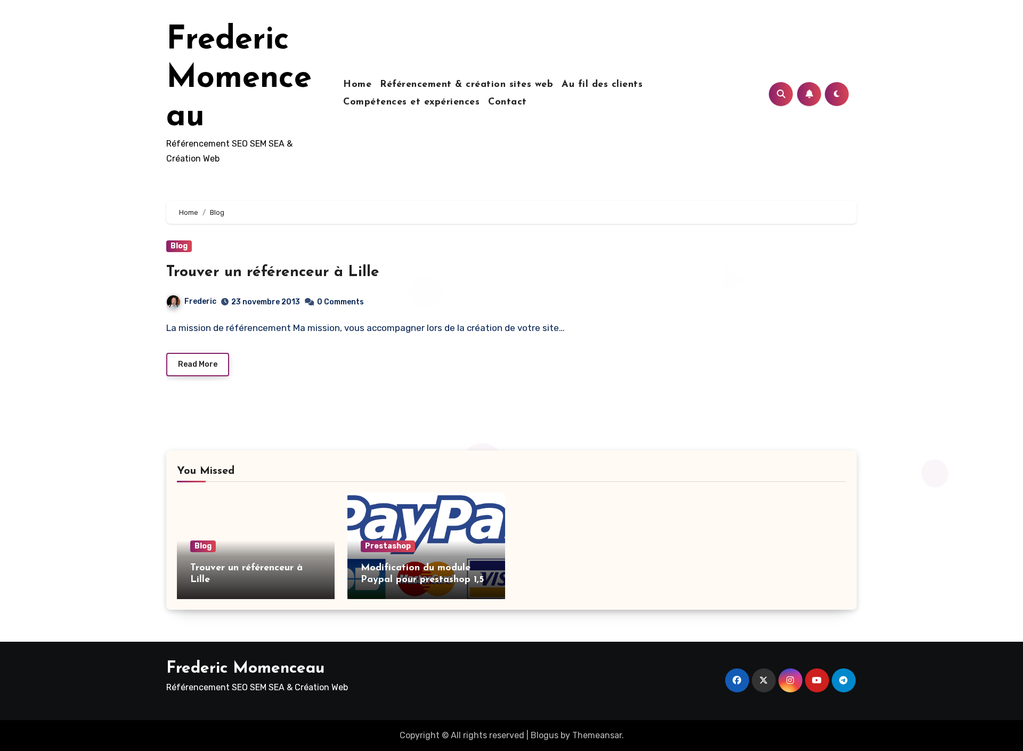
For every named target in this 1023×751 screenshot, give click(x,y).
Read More (197, 364)
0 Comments (340, 301)
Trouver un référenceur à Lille (272, 272)
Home (357, 85)
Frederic (200, 301)
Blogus (544, 735)
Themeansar (597, 735)
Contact (507, 102)
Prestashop (388, 546)
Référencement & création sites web (466, 85)
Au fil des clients (602, 85)
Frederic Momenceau (239, 79)
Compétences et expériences (411, 102)
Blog (179, 246)
